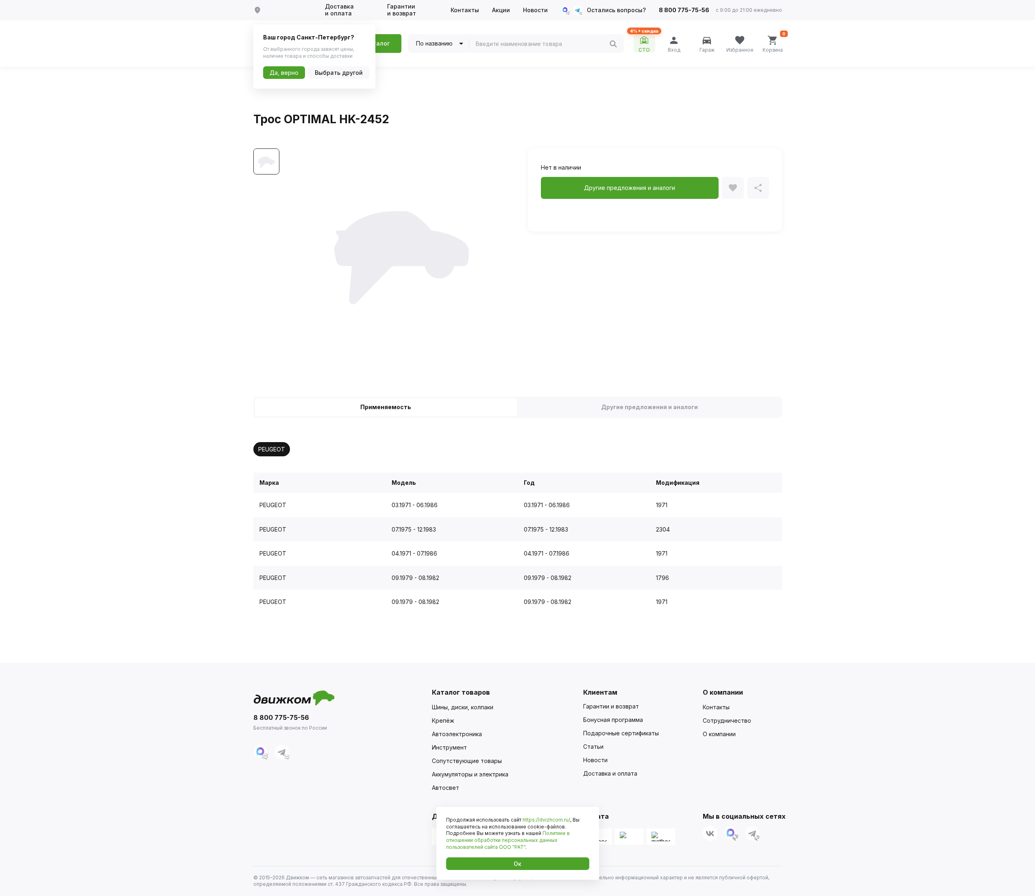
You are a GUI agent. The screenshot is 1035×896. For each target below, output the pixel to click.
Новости (535, 10)
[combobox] (542, 44)
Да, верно (284, 72)
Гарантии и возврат (401, 10)
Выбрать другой (339, 72)
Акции (501, 10)
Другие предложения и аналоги (649, 406)
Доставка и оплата (339, 10)
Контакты (465, 10)
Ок (517, 863)
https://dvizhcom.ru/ (546, 820)
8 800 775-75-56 (684, 10)
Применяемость (385, 406)
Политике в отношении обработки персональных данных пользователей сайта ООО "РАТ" (508, 840)
